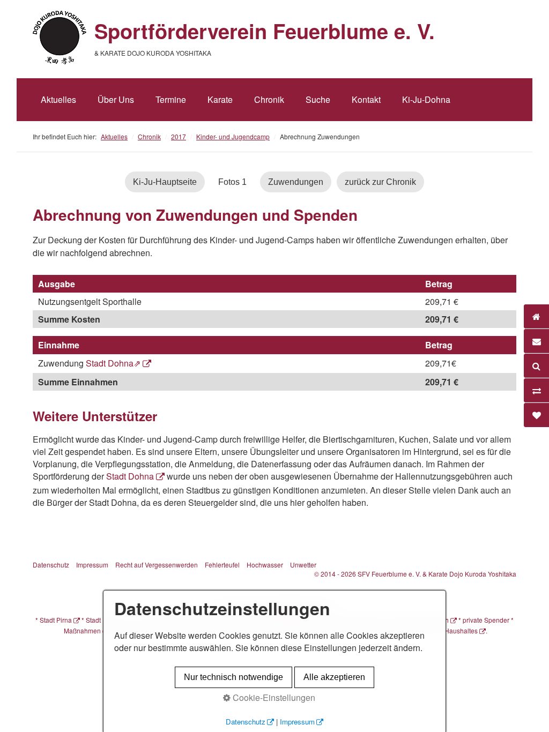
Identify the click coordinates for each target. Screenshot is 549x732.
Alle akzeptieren (334, 677)
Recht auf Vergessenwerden (156, 564)
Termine (170, 99)
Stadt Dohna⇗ (113, 363)
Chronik (269, 99)
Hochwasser (265, 564)
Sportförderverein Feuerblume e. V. (264, 31)
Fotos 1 (232, 181)
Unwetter (303, 564)
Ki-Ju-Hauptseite (165, 181)
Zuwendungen (295, 181)
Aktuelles (58, 99)
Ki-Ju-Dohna (426, 99)
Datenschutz (51, 564)
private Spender (486, 619)
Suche (318, 99)
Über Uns (116, 99)
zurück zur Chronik (380, 181)
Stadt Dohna (130, 476)
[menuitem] (58, 99)
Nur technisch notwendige (233, 677)
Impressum (92, 564)
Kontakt (366, 99)
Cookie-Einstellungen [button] (273, 697)
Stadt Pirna (56, 619)
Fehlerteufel (222, 564)
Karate (220, 99)
